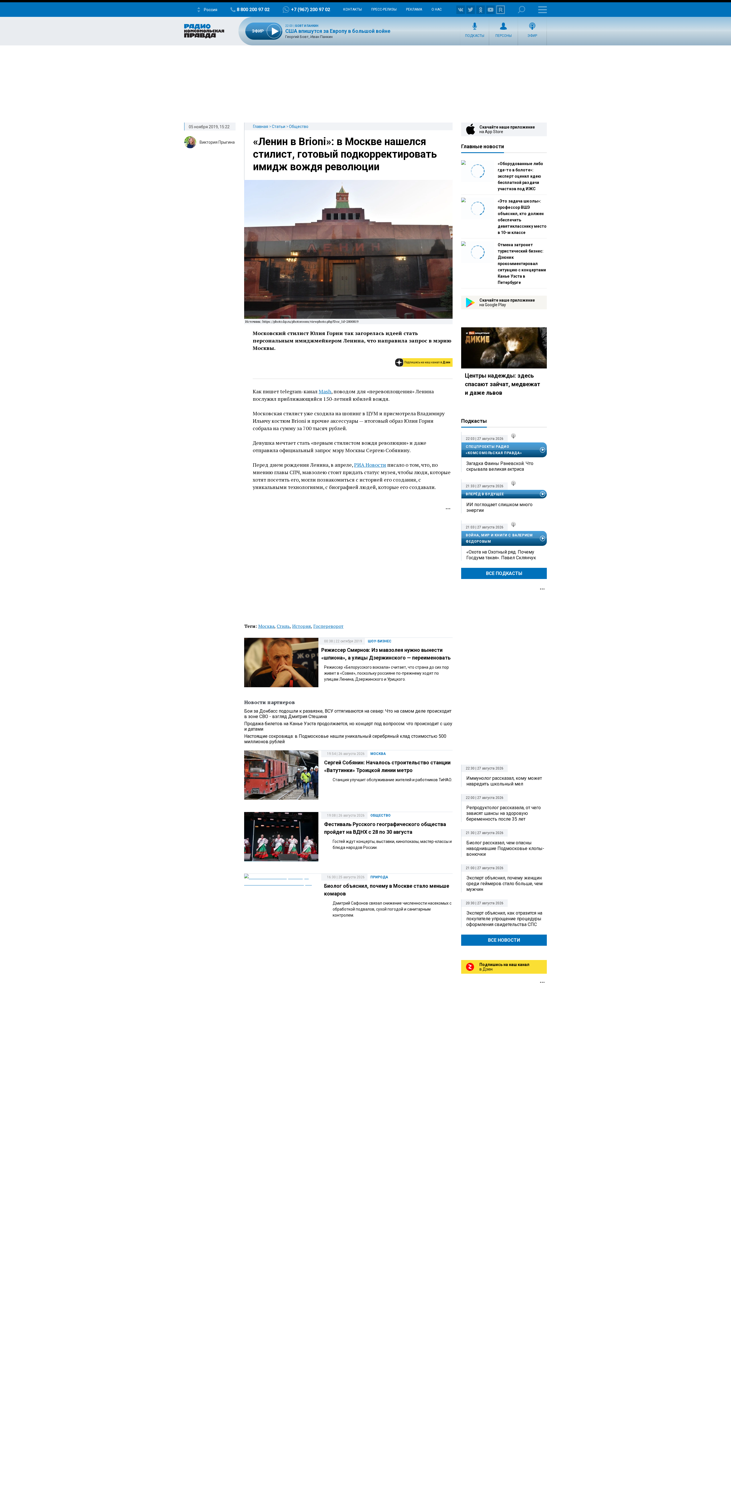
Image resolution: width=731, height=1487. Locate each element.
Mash (325, 391)
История (301, 626)
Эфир (532, 36)
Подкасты (474, 36)
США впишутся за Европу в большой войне (337, 31)
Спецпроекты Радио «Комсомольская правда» (494, 450)
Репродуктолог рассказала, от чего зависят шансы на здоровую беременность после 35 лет (503, 813)
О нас (436, 9)
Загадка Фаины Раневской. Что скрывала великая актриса (499, 466)
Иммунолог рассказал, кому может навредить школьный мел (504, 781)
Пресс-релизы (384, 9)
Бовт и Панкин (306, 25)
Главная (260, 126)
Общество (298, 126)
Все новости (504, 940)
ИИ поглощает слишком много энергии (499, 507)
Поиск (521, 9)
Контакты (352, 9)
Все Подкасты (504, 573)
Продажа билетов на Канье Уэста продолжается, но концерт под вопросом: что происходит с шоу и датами (348, 726)
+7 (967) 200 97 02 (310, 9)
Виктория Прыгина (217, 142)
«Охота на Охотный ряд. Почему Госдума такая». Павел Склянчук (501, 554)
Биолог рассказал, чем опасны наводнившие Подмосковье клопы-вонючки (505, 848)
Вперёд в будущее (485, 494)
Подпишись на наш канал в (427, 362)
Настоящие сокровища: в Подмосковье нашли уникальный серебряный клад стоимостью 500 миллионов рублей (345, 739)
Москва (266, 626)
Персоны (503, 36)
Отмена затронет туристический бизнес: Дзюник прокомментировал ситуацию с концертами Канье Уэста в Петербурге (522, 264)
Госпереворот (328, 626)
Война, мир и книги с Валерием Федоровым (499, 538)
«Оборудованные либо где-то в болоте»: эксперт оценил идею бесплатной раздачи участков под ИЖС (520, 176)
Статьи (278, 126)
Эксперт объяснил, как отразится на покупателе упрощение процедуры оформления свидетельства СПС (504, 918)
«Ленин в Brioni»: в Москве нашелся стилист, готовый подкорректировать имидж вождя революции (345, 154)
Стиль (283, 626)
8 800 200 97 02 (253, 9)
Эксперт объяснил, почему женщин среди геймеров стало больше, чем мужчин (504, 883)
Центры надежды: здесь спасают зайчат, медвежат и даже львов (502, 384)
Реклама (414, 9)
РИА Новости (370, 464)
